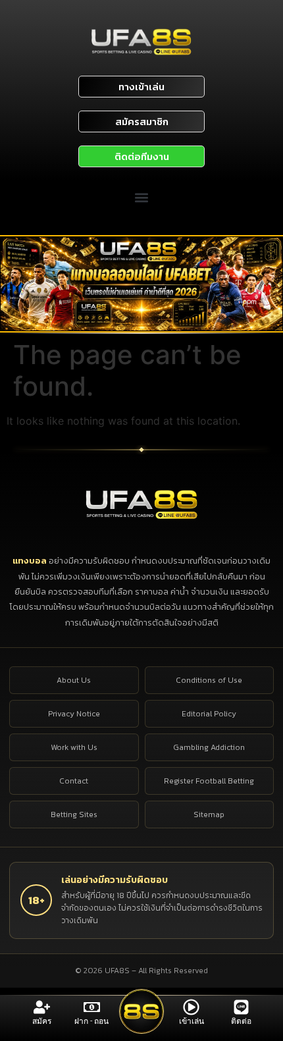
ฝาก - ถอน (91, 1021)
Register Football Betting (209, 781)
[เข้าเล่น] (191, 1007)
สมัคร (41, 1021)
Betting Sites (74, 814)
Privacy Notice (74, 714)
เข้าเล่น (191, 1021)
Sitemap (208, 814)
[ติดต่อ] (241, 1007)
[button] (142, 198)
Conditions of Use (209, 680)
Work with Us (74, 747)
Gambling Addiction (209, 747)
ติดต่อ (241, 1021)
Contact (73, 781)
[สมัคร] (42, 1007)
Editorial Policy (209, 714)
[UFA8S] (141, 504)
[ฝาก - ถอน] (92, 1007)
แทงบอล (31, 560)
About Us (74, 680)
